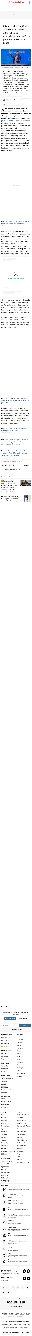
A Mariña (20, 1039)
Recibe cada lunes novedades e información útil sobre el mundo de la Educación (18, 1209)
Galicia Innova (21, 1145)
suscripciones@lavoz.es (16, 1306)
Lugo (18, 1059)
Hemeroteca (5, 1043)
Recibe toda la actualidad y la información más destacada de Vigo (17, 1255)
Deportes (4, 1131)
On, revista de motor (23, 1162)
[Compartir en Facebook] (11, 99)
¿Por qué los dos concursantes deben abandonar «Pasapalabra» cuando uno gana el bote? (15, 400)
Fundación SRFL (18, 1313)
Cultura (3, 1137)
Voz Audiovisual (26, 1313)
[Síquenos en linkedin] (18, 1287)
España (3, 1123)
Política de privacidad (14, 1332)
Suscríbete (4, 1046)
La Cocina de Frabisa (23, 1126)
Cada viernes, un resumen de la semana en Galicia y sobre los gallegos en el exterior (19, 1229)
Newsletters (4, 1056)
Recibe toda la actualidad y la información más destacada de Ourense (17, 1261)
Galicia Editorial (20, 1316)
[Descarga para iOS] (24, 1271)
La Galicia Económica (8, 1151)
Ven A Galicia (21, 1134)
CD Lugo (4, 1169)
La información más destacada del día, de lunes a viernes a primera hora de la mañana (18, 1189)
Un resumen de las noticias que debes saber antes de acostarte (18, 1196)
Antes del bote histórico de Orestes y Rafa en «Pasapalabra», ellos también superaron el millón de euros (16, 453)
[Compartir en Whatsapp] (4, 99)
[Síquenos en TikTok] (27, 1287)
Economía (4, 1120)
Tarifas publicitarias (7, 1078)
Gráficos (3, 1140)
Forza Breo (4, 1175)
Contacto (4, 1092)
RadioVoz (5, 1314)
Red (18, 1129)
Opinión (3, 1129)
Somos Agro (5, 1143)
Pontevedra (20, 1065)
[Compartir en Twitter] (14, 99)
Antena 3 (19, 461)
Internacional (5, 1126)
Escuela (19, 1159)
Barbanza (20, 1045)
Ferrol (19, 1054)
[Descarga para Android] (28, 1271)
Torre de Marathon (6, 1161)
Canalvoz (16, 1314)
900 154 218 (16, 1302)
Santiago (20, 1067)
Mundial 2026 (5, 1158)
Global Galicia (21, 1120)
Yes (18, 1156)
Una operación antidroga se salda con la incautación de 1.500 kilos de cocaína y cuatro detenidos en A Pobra (10, 485)
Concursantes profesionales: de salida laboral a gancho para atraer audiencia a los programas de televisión (15, 441)
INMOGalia (4, 1087)
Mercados (20, 1151)
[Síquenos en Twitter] (8, 1287)
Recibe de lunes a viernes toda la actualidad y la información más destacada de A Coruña (18, 1235)
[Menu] (2, 2)
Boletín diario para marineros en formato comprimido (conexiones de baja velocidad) (19, 1222)
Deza (19, 1051)
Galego (20, 1029)
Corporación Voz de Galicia (7, 1313)
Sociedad (4, 1134)
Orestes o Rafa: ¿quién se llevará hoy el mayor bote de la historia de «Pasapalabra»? (15, 223)
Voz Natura (22, 1314)
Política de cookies (25, 1332)
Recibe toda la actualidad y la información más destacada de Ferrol (17, 1241)
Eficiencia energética (7, 1101)
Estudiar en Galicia (23, 1123)
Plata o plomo (21, 1131)
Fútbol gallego (5, 1178)
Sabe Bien (20, 1117)
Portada (3, 1115)
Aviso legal (5, 1332)
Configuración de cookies (22, 1333)
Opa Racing (5, 1167)
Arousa (19, 1042)
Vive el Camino (22, 1140)
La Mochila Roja (22, 1143)
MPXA (14, 1316)
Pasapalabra (13, 461)
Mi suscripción (5, 1038)
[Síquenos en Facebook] (3, 1287)
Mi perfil (3, 1053)
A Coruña (20, 1037)
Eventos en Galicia (7, 1090)
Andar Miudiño (5, 1172)
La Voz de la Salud (23, 1115)
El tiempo (4, 1154)
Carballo (20, 1048)
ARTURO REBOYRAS (6, 491)
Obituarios (4, 1148)
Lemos (19, 1056)
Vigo (18, 1070)
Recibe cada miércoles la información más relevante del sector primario (19, 1215)
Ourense (20, 1062)
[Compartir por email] (7, 99)
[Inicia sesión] (29, 2)
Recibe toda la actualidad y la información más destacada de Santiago (17, 1249)
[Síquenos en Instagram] (13, 1287)
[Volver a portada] (16, 2)
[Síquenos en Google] (8, 1292)
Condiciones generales (9, 1333)
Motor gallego (5, 1181)
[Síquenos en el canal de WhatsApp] (3, 1292)
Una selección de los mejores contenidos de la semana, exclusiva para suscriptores (17, 1202)
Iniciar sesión (23, 1018)
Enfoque (20, 1137)
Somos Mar (4, 1145)
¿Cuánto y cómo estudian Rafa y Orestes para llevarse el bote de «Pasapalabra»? (15, 430)
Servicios (4, 1081)
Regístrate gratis (10, 1018)
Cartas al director (6, 1066)
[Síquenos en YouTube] (22, 1287)
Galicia (3, 1117)
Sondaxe (11, 1314)
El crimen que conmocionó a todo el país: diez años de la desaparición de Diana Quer (10, 498)
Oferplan (3, 1084)
